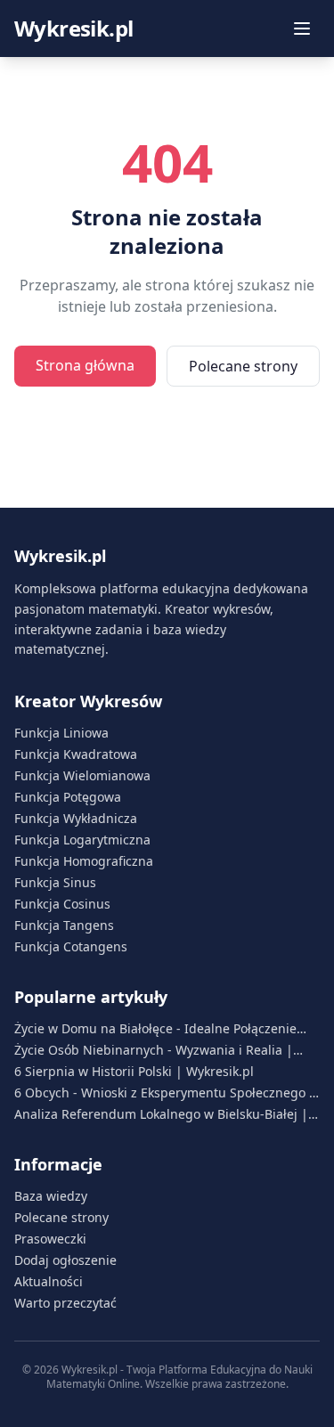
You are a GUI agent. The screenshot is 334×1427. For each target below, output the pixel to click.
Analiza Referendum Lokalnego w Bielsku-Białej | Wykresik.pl (161, 1114)
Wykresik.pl (73, 28)
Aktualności (48, 1281)
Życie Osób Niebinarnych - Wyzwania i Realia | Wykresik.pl (153, 1050)
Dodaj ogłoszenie (65, 1260)
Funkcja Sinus (55, 882)
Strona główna (85, 365)
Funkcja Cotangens (70, 946)
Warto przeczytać (65, 1302)
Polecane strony (243, 366)
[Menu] (302, 28)
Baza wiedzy (50, 1195)
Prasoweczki (50, 1238)
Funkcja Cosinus (62, 903)
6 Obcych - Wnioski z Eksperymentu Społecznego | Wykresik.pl (165, 1093)
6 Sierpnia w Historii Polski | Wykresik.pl (134, 1071)
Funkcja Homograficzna (83, 860)
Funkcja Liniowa (61, 732)
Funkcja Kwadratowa (75, 754)
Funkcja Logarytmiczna (82, 839)
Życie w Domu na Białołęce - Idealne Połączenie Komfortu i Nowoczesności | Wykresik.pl (155, 1029)
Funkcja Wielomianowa (82, 775)
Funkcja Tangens (64, 925)
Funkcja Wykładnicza (75, 818)
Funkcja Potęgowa (67, 796)
